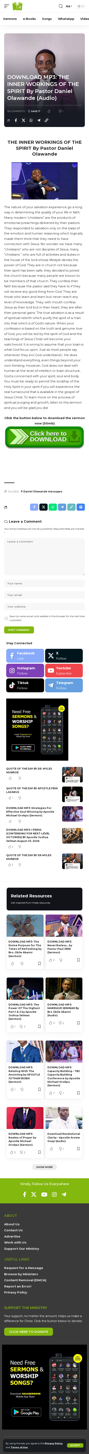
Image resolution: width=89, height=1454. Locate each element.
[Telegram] (64, 685)
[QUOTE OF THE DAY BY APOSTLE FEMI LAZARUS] (72, 794)
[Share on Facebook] (15, 120)
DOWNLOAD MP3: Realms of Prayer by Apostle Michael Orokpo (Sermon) (22, 1139)
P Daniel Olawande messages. (42, 491)
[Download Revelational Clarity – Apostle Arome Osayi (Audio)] (64, 1118)
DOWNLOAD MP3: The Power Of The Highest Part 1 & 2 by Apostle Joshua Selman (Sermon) (24, 1012)
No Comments (16, 111)
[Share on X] (23, 120)
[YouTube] (44, 1194)
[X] (64, 656)
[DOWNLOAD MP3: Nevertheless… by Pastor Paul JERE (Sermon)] (64, 926)
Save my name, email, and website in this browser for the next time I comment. (47, 618)
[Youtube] (64, 671)
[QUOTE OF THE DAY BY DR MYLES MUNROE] (72, 861)
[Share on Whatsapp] (31, 120)
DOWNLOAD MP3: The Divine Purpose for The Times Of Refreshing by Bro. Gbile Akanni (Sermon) (25, 949)
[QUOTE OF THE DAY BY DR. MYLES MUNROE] (72, 774)
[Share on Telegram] (38, 120)
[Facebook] (25, 656)
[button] (75, 1445)
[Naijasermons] (17, 6)
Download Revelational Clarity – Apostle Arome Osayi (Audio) (63, 1137)
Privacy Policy (54, 1443)
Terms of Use (19, 1447)
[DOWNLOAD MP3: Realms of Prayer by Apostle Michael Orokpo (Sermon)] (25, 1118)
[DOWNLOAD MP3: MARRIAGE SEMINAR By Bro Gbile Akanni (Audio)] (64, 989)
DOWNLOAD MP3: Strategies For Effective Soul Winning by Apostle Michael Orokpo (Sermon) (30, 811)
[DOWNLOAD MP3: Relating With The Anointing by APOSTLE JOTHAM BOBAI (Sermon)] (25, 1052)
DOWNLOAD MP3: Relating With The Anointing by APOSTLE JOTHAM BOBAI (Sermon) (24, 1074)
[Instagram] (25, 671)
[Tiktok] (25, 685)
